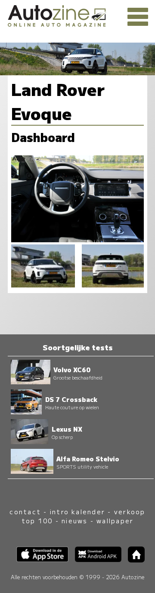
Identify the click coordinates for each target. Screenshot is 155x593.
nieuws (74, 520)
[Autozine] (77, 14)
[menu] (137, 17)
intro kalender (77, 511)
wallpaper (114, 520)
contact (25, 511)
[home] (133, 559)
